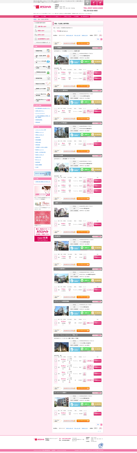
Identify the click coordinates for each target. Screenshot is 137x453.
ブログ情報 (43, 16)
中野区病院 (37, 144)
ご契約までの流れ (67, 16)
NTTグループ (38, 159)
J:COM (36, 167)
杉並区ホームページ (39, 149)
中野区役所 (37, 122)
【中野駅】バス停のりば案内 (41, 147)
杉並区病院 (37, 162)
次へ (98, 39)
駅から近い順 (77, 35)
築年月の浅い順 (69, 35)
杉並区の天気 (38, 157)
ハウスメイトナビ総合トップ (54, 16)
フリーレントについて (40, 113)
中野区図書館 (38, 139)
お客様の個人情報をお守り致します (42, 181)
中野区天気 (37, 137)
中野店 (35, 19)
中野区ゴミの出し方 (39, 134)
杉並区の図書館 (38, 164)
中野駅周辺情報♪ (38, 119)
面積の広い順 (84, 35)
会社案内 (53, 450)
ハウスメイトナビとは (61, 450)
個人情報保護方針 (85, 16)
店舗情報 (37, 16)
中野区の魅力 (38, 142)
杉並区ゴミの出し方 (39, 154)
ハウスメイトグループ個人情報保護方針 (42, 450)
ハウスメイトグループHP (40, 129)
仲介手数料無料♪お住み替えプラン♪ (42, 108)
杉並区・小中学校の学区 (40, 152)
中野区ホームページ (39, 132)
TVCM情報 (76, 16)
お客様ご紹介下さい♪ (39, 110)
